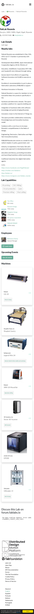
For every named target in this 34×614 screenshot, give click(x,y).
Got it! (27, 611)
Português (8, 603)
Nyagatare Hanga (12, 212)
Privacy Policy (10, 579)
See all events (7, 257)
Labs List (8, 563)
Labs (3, 11)
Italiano (7, 598)
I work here (8, 246)
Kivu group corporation (14, 217)
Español (7, 593)
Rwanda (11, 11)
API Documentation (11, 570)
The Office (10, 201)
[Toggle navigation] (30, 4)
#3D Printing (8, 496)
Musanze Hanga (12, 206)
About (7, 567)
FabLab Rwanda (21, 11)
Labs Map (8, 565)
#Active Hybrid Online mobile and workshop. (15, 361)
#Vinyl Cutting (8, 299)
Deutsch (8, 589)
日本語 (7, 605)
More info (19, 612)
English (7, 591)
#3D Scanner (8, 425)
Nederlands (9, 600)
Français (8, 596)
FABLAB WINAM (12, 223)
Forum (7, 572)
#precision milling (9, 393)
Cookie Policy (9, 577)
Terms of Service (10, 581)
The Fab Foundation (11, 574)
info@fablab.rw (18, 35)
